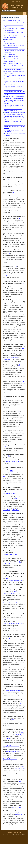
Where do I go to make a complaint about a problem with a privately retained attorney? (14, 97)
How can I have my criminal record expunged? (14, 79)
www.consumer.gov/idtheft (13, 751)
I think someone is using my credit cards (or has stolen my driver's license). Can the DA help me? (14, 121)
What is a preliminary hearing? (11, 56)
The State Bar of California (10, 593)
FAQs (9, 1)
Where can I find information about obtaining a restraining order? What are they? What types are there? (14, 126)
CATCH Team (15, 510)
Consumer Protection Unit (10, 554)
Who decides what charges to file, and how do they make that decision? (14, 42)
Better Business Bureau (11, 564)
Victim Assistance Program (12, 690)
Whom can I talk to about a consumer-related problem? (14, 81)
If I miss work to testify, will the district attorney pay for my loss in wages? (14, 36)
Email (4, 722)
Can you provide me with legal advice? (12, 58)
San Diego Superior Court (12, 461)
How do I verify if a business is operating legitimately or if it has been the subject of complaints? (13, 86)
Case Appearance (7, 359)
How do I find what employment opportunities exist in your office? (14, 72)
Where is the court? (8, 39)
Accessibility (9, 832)
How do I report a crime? (9, 61)
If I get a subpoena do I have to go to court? (14, 22)
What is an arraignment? (9, 54)
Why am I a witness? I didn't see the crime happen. (13, 25)
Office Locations (7, 276)
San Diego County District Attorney (17, 6)
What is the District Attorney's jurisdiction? (13, 20)
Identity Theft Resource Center (11, 746)
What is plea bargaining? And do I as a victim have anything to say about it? (14, 46)
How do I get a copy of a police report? (13, 63)
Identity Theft (6, 510)
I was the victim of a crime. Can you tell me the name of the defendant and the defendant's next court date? (14, 50)
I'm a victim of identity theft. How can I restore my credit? (14, 76)
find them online (16, 807)
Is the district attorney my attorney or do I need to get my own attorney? (13, 33)
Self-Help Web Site (20, 768)
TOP (12, 140)
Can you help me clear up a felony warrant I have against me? (14, 130)
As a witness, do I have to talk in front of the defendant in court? (14, 29)
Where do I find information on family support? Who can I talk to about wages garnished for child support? (14, 101)
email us (5, 476)
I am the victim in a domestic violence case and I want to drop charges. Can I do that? (13, 106)
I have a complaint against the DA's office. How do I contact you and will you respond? (14, 116)
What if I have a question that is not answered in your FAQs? (14, 134)
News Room (14, 357)
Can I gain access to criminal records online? (14, 65)
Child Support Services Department (12, 623)
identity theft (17, 735)
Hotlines (13, 1)
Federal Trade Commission (10, 759)
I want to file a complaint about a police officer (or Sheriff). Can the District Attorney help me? (14, 113)
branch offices (18, 814)
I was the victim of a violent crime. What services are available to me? (13, 109)
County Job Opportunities (9, 493)
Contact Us (18, 1)
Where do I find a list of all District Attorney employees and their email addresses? (13, 68)
